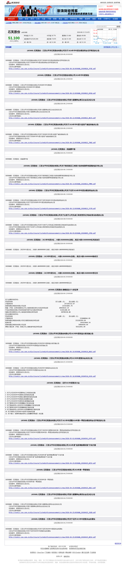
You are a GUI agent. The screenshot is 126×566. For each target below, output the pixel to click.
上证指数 (9, 23)
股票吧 (87, 19)
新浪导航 (117, 2)
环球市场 (73, 19)
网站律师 (68, 552)
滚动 (32, 19)
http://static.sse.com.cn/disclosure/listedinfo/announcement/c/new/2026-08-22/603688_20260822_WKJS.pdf (52, 118)
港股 (94, 19)
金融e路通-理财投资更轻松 (107, 11)
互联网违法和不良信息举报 (58, 548)
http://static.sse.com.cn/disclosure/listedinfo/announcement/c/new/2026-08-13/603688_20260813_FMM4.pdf (52, 184)
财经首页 (103, 2)
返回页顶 (118, 543)
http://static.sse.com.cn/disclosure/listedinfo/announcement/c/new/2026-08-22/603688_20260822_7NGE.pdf (52, 142)
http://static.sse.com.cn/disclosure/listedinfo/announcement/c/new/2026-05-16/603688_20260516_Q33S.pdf (52, 376)
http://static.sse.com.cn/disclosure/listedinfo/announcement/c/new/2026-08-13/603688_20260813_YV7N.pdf (52, 208)
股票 (21, 19)
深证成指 (37, 23)
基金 (26, 19)
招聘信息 (61, 552)
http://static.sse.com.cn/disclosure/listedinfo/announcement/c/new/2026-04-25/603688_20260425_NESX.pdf (52, 537)
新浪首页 (110, 2)
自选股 (115, 19)
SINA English (76, 552)
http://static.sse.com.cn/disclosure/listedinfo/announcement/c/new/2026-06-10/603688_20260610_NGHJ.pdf (52, 352)
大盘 (43, 19)
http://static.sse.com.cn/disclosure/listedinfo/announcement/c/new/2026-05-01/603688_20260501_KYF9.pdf (52, 438)
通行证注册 (85, 552)
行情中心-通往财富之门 (106, 14)
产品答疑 (93, 552)
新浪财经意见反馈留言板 (77, 548)
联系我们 (55, 552)
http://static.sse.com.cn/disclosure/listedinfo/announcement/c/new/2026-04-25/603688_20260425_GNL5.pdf (52, 488)
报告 (66, 19)
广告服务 (48, 552)
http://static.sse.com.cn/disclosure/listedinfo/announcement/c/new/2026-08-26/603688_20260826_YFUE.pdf (52, 69)
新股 (55, 19)
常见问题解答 (44, 548)
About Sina (40, 552)
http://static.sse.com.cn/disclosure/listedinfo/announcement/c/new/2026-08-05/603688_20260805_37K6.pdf (52, 233)
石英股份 (14, 32)
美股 (99, 19)
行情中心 (107, 19)
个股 (49, 19)
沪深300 (65, 23)
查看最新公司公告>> (111, 47)
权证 (60, 19)
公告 (38, 19)
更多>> (119, 22)
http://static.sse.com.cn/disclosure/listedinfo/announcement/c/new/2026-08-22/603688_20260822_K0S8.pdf (52, 93)
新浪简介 (33, 552)
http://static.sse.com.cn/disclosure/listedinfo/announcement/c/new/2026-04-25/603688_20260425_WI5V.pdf (52, 463)
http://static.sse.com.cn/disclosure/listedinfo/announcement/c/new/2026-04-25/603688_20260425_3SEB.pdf (52, 512)
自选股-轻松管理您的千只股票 (108, 9)
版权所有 (67, 556)
